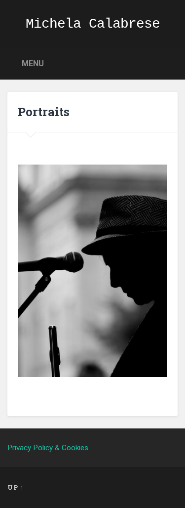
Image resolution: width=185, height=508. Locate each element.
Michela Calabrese (93, 24)
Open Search (168, 63)
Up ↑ (15, 487)
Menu (33, 63)
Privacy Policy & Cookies (47, 447)
